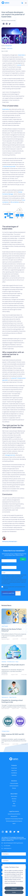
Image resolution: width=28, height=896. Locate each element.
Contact (14, 805)
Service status (14, 796)
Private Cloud (14, 768)
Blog (14, 803)
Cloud (16, 661)
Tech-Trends (5, 626)
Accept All (14, 888)
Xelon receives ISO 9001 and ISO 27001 (12, 735)
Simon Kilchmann (5, 708)
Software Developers (14, 785)
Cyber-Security (12, 697)
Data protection (14, 816)
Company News (5, 731)
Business (4, 661)
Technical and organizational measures (14, 821)
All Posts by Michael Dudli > (9, 541)
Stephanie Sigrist (5, 639)
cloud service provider (9, 166)
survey (19, 65)
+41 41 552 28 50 (7, 845)
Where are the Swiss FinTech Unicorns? (11, 630)
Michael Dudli (8, 45)
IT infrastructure (11, 661)
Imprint (14, 823)
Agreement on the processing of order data (14, 818)
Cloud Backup (14, 772)
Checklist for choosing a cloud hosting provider (12, 701)
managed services (10, 455)
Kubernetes (9, 48)
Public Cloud (14, 770)
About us (14, 801)
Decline (14, 892)
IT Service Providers (14, 783)
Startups (14, 788)
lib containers (15, 202)
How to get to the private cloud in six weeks (13, 665)
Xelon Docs (14, 798)
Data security (5, 697)
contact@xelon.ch (7, 848)
